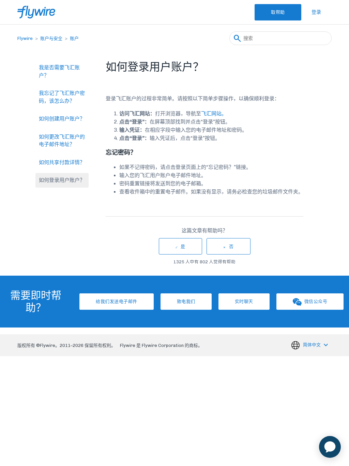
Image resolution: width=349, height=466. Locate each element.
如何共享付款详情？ (62, 162)
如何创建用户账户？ (62, 119)
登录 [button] (316, 12)
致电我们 (186, 301)
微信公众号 (316, 301)
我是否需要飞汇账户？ (59, 71)
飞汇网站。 (214, 114)
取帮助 (278, 12)
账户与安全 (51, 38)
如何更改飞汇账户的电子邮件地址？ (62, 141)
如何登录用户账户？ (62, 180)
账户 (74, 38)
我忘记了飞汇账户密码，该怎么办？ (62, 97)
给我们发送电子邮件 (116, 301)
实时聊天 (244, 301)
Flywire (25, 38)
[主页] (36, 12)
